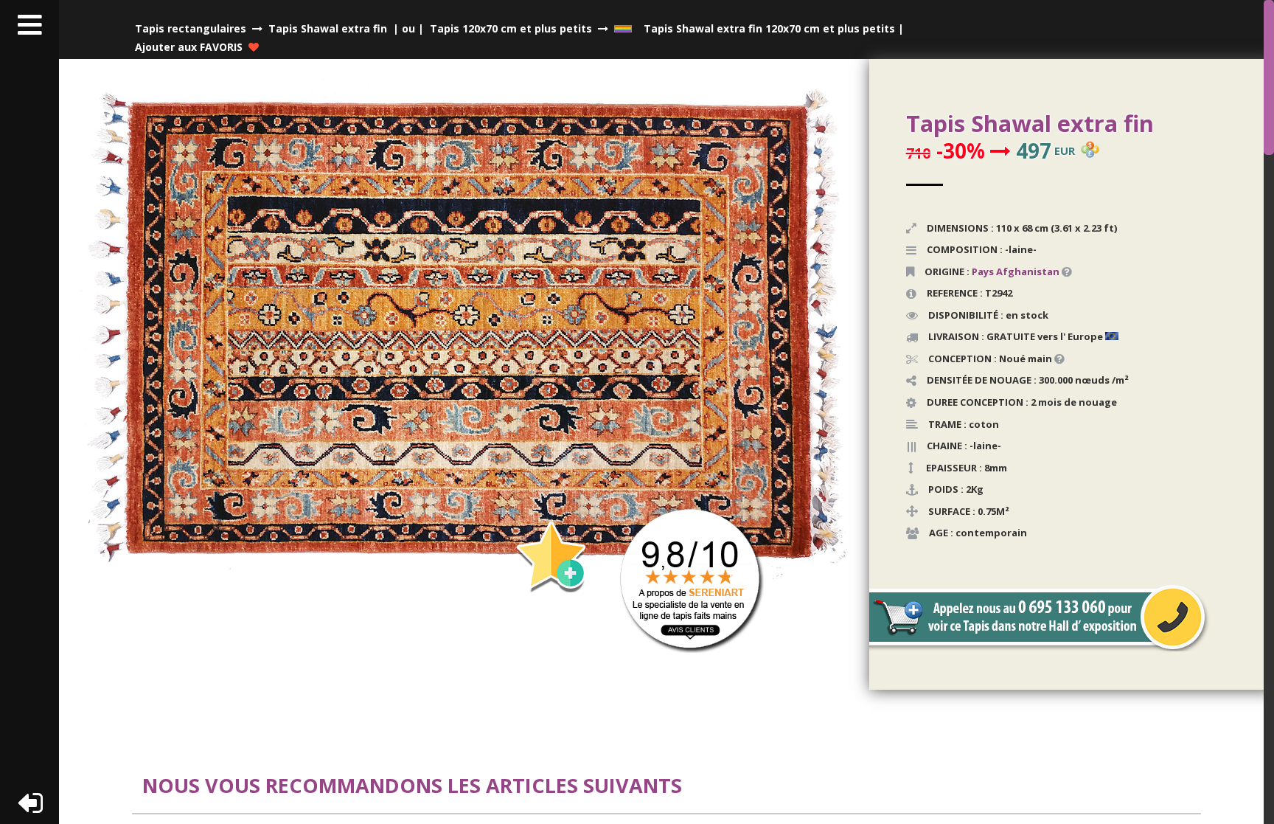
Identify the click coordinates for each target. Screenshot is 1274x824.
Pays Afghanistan (1015, 271)
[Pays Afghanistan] (1060, 271)
